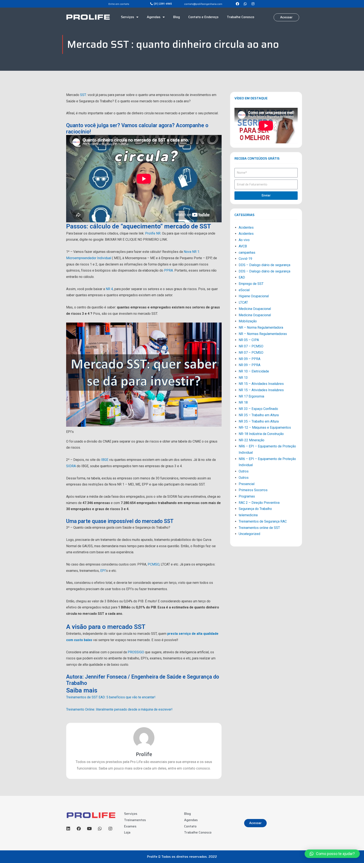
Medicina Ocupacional (255, 309)
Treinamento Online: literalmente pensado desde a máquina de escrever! (119, 709)
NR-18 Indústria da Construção (261, 434)
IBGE (104, 460)
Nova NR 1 (191, 252)
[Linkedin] (68, 828)
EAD (242, 277)
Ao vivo (244, 240)
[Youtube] (89, 828)
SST (83, 95)
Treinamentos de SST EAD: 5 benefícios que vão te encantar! (110, 697)
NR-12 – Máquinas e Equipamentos (265, 427)
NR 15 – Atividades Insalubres (261, 384)
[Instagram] (253, 3)
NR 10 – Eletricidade (254, 371)
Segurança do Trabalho (255, 509)
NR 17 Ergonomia (251, 396)
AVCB (243, 246)
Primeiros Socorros (253, 490)
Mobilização (248, 321)
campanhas (247, 253)
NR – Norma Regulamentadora (261, 327)
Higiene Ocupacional (254, 296)
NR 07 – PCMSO (251, 346)
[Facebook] (237, 3)
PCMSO (153, 564)
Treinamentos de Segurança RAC (263, 521)
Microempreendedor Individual (88, 258)
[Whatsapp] (245, 3)
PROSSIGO (136, 652)
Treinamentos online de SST (259, 528)
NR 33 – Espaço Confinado (258, 409)
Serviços (127, 17)
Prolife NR (153, 233)
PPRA (168, 270)
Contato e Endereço (203, 17)
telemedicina (248, 515)
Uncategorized (249, 534)
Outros (244, 471)
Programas (247, 496)
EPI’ (103, 571)
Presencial (246, 484)
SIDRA (71, 466)
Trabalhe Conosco (240, 17)
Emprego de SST (251, 284)
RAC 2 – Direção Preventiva (259, 503)
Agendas (154, 17)
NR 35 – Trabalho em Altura (259, 415)
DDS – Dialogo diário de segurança (264, 265)
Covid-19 (245, 259)
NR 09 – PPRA (249, 359)
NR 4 (109, 289)
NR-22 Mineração (251, 440)
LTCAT (243, 302)
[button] (161, 4)
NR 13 (243, 378)
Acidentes (246, 227)
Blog (176, 17)
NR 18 (243, 402)
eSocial (244, 290)
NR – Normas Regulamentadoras (263, 334)
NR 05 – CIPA (249, 340)
